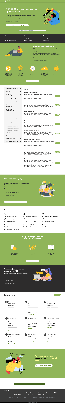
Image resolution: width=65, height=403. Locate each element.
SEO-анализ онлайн (41, 394)
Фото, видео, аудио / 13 (12, 141)
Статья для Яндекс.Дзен (12, 219)
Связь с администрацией (17, 394)
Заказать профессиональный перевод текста (17, 25)
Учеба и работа (8, 38)
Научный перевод (9, 120)
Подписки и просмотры (31, 221)
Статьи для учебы (12, 319)
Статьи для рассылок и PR (52, 307)
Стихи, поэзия (8, 114)
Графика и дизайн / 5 (11, 138)
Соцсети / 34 (9, 91)
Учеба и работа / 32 (11, 99)
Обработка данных (51, 325)
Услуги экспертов (12, 328)
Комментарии (48, 213)
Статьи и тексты (11, 303)
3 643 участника (57, 392)
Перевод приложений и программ (12, 128)
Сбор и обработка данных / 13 (10, 105)
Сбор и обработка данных (48, 38)
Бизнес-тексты (11, 325)
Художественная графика (33, 338)
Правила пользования (17, 392)
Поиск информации (30, 224)
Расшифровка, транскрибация (13, 229)
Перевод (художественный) (11, 118)
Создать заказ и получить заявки (43, 365)
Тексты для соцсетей (32, 312)
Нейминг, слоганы (51, 303)
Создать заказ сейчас (32, 80)
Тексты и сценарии (51, 308)
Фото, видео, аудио (47, 40)
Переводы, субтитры (10, 116)
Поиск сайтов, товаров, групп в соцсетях (33, 227)
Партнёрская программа (29, 394)
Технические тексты (12, 327)
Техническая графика (32, 339)
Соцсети (26, 35)
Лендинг (9, 226)
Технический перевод (10, 124)
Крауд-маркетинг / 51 (11, 102)
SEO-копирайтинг (11, 224)
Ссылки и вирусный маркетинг (51, 216)
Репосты (29, 305)
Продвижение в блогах (52, 305)
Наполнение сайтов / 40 (12, 88)
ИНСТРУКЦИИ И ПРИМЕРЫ (9, 286)
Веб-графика (30, 336)
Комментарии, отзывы (32, 310)
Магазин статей (28, 392)
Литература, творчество (10, 40)
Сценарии (7, 135)
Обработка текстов (51, 321)
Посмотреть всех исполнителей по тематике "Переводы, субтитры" (30, 383)
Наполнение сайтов (9, 35)
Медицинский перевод (10, 122)
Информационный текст (12, 216)
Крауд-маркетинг (28, 38)
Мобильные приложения (31, 216)
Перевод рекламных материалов (12, 130)
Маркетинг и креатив (48, 35)
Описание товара (11, 213)
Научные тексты (11, 321)
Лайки (27, 219)
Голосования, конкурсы (33, 307)
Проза (7, 112)
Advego (10, 1)
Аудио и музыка (50, 339)
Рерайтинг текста (11, 221)
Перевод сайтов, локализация (12, 126)
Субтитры (8, 132)
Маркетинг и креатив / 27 (9, 95)
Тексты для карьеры (12, 323)
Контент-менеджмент (12, 308)
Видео (46, 226)
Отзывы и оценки (31, 319)
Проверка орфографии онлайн (42, 392)
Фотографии (48, 224)
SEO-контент (11, 307)
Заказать (57, 95)
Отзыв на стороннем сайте (32, 213)
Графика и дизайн (28, 40)
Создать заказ (57, 294)
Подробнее (10, 310)
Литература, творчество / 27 (10, 110)
